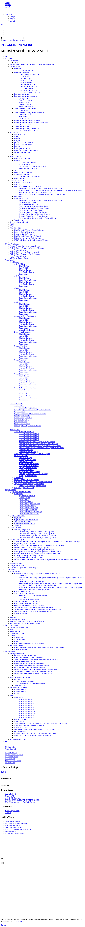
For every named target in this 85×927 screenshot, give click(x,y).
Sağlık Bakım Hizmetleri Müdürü (26, 108)
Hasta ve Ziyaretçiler (17, 540)
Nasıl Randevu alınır (21, 613)
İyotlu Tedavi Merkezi (22, 424)
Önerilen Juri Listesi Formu (28, 204)
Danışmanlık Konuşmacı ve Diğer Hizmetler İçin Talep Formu (40, 188)
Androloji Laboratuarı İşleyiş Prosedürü (32, 486)
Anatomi (17, 302)
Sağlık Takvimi (19, 685)
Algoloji (17, 288)
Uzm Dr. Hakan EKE (26, 82)
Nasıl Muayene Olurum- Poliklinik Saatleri (25, 623)
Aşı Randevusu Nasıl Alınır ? (24, 727)
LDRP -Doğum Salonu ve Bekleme (26, 480)
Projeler (12, 224)
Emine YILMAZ (24, 118)
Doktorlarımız (23, 274)
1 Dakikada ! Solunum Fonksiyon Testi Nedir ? (30, 725)
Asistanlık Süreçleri (21, 198)
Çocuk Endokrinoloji (21, 374)
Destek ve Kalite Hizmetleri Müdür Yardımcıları (31, 122)
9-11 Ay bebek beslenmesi (28, 468)
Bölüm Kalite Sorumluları (23, 172)
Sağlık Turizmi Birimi (17, 516)
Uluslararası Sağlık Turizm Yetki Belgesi (24, 567)
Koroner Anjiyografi (21, 719)
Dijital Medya (10, 651)
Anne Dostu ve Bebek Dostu (24, 432)
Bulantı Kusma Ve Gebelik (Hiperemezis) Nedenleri (37, 442)
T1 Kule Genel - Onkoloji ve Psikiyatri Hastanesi (27, 248)
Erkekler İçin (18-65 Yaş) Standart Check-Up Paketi (37, 532)
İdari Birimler (14, 132)
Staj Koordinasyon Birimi (19, 222)
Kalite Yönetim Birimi (22, 158)
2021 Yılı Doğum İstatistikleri (29, 438)
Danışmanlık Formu (17, 565)
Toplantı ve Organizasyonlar (24, 681)
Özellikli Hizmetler (16, 404)
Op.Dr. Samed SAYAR (27, 84)
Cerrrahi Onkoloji (20, 346)
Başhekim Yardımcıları (22, 72)
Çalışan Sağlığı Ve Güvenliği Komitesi (32, 166)
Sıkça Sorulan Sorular (26, 272)
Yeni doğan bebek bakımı (27, 460)
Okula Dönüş (19, 721)
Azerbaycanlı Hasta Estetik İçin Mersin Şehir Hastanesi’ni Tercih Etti (38, 552)
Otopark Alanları (20, 639)
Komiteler (17, 160)
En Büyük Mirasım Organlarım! (16, 823)
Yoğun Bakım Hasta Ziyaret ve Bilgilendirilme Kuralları (33, 607)
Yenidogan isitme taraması (28, 476)
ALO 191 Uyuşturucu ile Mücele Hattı (18, 829)
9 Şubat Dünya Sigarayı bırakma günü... (33, 581)
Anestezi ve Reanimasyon (23, 182)
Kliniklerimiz (14, 262)
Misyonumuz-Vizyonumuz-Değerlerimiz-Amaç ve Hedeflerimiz (32, 64)
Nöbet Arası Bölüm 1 (26, 699)
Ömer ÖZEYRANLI (26, 100)
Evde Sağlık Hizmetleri (22, 416)
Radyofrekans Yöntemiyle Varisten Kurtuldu (29, 667)
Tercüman (17, 526)
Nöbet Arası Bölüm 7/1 (27, 711)
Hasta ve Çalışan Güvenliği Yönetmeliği (33, 595)
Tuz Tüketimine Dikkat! (13, 827)
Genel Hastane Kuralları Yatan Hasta (27, 601)
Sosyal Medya (15, 631)
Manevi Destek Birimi (22, 152)
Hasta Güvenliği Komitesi (28, 168)
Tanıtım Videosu (20, 250)
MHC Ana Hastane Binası (19, 258)
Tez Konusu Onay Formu (28, 202)
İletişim (12, 629)
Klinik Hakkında (24, 266)
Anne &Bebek (15, 430)
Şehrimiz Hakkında (16, 563)
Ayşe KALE (23, 116)
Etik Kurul (18, 196)
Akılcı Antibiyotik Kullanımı (15, 833)
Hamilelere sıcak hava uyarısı (24, 661)
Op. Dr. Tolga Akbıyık (26, 88)
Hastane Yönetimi (16, 66)
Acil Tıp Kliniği (19, 264)
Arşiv (16, 136)
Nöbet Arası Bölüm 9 (26, 717)
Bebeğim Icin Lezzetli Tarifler (29, 472)
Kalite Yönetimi (15, 156)
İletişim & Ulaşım (11, 625)
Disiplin (17, 140)
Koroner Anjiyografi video (28, 408)
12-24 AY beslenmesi (26, 470)
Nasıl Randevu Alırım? (22, 649)
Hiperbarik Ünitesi (20, 422)
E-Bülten (17, 679)
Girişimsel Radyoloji (21, 420)
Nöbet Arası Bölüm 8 (26, 715)
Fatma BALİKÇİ (25, 114)
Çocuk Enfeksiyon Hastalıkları (25, 388)
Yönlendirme (9, 569)
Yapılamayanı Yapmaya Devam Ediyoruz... (29, 558)
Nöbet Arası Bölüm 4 (26, 705)
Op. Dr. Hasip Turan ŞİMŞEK (29, 92)
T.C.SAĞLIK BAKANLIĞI (16, 45)
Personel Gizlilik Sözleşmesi (24, 232)
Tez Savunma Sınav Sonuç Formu (30, 210)
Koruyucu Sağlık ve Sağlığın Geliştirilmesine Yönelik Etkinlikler (36, 573)
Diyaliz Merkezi (19, 412)
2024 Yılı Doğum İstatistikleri (29, 434)
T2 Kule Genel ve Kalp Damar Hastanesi (24, 252)
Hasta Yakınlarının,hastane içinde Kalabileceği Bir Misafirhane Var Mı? (39, 647)
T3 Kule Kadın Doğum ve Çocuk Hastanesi (25, 254)
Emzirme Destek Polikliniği (28, 452)
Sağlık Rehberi (15, 571)
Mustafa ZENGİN (25, 102)
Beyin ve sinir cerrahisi (27, 496)
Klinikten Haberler (25, 270)
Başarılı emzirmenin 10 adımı (29, 464)
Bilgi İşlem (18, 138)
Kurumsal (8, 58)
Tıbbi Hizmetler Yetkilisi (22, 522)
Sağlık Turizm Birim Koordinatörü (26, 520)
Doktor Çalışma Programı (28, 280)
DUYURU (22, 597)
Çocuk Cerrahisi (20, 360)
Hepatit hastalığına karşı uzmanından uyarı (29, 663)
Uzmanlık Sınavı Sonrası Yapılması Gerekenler (35, 214)
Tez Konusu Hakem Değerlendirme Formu (34, 208)
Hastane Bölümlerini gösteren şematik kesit (25, 246)
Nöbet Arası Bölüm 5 (26, 707)
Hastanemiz (14, 60)
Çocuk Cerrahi (24, 500)
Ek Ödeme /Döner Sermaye (24, 142)
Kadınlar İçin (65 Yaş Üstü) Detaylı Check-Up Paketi (37, 538)
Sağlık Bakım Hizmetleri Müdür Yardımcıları (29, 112)
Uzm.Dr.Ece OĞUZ (26, 80)
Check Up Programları (22, 530)
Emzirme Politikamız (26, 450)
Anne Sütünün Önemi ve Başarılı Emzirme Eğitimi (32, 454)
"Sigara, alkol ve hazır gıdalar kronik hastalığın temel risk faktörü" (37, 659)
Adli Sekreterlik (19, 134)
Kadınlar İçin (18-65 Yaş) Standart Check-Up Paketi (37, 534)
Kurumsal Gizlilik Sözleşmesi (24, 234)
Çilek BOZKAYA (25, 124)
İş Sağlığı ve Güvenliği (22, 148)
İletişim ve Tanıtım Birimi (23, 144)
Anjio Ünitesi (19, 406)
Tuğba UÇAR (24, 110)
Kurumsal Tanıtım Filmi (18, 739)
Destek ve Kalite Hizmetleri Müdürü (27, 120)
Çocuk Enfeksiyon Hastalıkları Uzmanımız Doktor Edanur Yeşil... (37, 729)
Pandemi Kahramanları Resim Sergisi (32, 683)
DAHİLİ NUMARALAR (19, 627)
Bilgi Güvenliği (15, 228)
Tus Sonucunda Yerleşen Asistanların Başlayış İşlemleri (38, 218)
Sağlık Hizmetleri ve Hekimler (20, 492)
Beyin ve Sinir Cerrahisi (22, 332)
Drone (16, 693)
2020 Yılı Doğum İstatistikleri (29, 440)
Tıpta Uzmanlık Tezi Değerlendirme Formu (34, 206)
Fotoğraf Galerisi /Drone (18, 687)
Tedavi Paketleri (15, 528)
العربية (7, 7)
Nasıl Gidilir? (23, 268)
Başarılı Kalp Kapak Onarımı (24, 544)
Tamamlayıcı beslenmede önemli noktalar (33, 474)
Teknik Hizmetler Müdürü (23, 126)
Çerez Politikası (19, 921)
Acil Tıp (17, 184)
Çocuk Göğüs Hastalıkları (28, 510)
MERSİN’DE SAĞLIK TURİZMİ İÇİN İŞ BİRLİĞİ (33, 548)
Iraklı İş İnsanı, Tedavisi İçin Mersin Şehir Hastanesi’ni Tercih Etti (37, 554)
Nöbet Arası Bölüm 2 (26, 701)
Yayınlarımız (18, 220)
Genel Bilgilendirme (12, 811)
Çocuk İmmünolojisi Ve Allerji (29, 514)
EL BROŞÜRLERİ (21, 456)
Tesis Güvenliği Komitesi (27, 162)
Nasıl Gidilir (18, 637)
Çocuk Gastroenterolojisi (27, 506)
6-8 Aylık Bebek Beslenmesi (29, 466)
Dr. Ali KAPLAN (25, 78)
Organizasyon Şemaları (22, 174)
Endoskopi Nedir (20, 731)
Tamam (3, 925)
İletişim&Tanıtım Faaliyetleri (20, 677)
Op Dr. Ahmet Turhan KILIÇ (29, 86)
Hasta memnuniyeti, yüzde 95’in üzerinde (28, 657)
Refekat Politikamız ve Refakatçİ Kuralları (29, 605)
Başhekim (17, 68)
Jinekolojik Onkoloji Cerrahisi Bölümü (27, 426)
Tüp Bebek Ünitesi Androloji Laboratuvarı (29, 484)
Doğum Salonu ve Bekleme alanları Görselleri (30, 414)
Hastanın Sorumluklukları (23, 591)
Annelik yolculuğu (25, 458)
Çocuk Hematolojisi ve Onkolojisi (30, 512)
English (8, 5)
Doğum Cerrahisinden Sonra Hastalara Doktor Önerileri (38, 444)
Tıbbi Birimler (10, 260)
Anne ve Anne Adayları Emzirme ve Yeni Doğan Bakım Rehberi (41, 448)
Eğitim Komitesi (24, 164)
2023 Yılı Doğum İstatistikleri (29, 436)
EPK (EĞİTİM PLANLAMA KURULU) (29, 186)
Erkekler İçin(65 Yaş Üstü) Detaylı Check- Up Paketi (37, 536)
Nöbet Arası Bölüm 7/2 (27, 713)
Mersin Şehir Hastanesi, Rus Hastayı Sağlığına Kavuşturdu (34, 550)
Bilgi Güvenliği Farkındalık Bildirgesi (27, 236)
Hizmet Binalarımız (12, 244)
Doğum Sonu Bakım (26, 462)
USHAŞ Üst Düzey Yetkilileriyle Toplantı (28, 556)
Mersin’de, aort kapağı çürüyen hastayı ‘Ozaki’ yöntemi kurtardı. (36, 669)
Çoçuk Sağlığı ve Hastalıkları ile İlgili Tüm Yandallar (32, 410)
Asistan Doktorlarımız (26, 330)
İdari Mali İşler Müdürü (22, 94)
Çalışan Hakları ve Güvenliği (24, 593)
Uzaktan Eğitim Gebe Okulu (24, 488)
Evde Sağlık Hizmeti (12, 825)
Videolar (8, 813)
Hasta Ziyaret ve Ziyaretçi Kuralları (26, 603)
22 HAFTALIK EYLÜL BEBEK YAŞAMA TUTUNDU (34, 671)
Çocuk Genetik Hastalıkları (28, 508)
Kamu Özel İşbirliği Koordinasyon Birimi (28, 150)
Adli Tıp (17, 276)
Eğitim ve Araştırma (17, 180)
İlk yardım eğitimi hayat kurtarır (25, 655)
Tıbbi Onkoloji (10, 749)
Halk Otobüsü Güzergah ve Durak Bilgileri (29, 643)
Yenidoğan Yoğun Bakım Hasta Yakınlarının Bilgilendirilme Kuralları (38, 609)
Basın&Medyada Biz (17, 653)
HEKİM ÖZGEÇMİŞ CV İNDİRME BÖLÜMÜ (27, 621)
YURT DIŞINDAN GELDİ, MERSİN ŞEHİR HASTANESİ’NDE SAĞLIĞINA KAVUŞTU (47, 542)
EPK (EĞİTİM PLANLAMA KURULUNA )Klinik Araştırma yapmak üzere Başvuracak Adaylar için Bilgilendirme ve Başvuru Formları (50, 191)
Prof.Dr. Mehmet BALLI (27, 70)
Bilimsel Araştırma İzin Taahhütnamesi (27, 238)
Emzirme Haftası (24, 575)
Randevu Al (14, 617)
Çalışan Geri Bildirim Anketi (29, 599)
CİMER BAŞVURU (17, 633)
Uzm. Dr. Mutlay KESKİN (28, 90)
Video (12, 695)
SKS (15, 170)
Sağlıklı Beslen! (10, 831)
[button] (8, 14)
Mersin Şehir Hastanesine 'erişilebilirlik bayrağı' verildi (33, 673)
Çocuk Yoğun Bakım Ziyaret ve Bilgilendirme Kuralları (33, 611)
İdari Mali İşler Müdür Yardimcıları (26, 96)
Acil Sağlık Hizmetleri (17, 619)
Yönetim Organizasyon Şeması (29, 176)
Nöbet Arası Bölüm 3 (26, 703)
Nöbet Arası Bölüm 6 (26, 709)
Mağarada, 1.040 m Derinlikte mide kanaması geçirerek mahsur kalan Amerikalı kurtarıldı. (45, 560)
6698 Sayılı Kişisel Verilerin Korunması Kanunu (31, 240)
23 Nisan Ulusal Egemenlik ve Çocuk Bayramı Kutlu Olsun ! (35, 733)
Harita (16, 641)
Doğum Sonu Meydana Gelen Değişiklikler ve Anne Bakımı (40, 446)
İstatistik (17, 146)
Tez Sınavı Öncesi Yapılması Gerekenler (33, 212)
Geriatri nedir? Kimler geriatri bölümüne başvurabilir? (33, 735)
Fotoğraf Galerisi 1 (20, 689)
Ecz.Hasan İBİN (24, 76)
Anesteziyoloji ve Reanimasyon (25, 316)
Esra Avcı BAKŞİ (25, 104)
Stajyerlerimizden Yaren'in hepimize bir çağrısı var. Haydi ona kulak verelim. (41, 723)
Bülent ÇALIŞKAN (26, 106)
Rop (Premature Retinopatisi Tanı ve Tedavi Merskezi (33, 482)
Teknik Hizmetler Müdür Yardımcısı (26, 128)
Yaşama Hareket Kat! (12, 821)
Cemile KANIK (24, 98)
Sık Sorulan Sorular (16, 645)
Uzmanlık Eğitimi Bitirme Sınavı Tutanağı (33, 216)
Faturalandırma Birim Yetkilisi (24, 524)
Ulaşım (12, 635)
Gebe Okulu (18, 478)
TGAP (12, 226)
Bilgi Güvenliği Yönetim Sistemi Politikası (29, 230)
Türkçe (7, 3)
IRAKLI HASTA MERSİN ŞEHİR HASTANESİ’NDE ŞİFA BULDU (39, 546)
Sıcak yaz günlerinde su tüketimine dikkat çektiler (31, 665)
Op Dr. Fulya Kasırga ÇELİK (29, 74)
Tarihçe (16, 62)
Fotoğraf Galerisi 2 (20, 691)
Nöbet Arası (18, 697)
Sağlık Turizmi (10, 490)
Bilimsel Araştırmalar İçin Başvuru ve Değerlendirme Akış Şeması (42, 194)
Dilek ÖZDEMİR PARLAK (29, 130)
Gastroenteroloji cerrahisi (23, 418)
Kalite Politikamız (20, 178)
